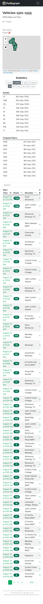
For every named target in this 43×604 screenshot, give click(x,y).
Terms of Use (29, 592)
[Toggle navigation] (38, 3)
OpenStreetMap (8, 72)
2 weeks (17, 83)
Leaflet (5, 71)
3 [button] (18, 582)
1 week (9, 83)
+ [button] (5, 38)
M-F (14, 86)
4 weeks (25, 83)
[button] (5, 47)
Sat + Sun (30, 86)
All (10, 86)
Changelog (23, 594)
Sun (23, 86)
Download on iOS (34, 594)
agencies (24, 71)
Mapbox (36, 71)
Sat (19, 86)
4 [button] (22, 582)
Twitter (15, 594)
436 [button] (31, 582)
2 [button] (14, 582)
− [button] (5, 42)
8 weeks (33, 83)
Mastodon (7, 594)
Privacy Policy (19, 592)
